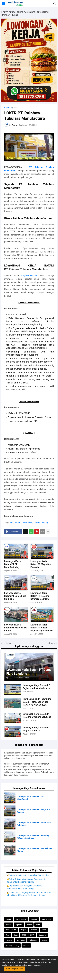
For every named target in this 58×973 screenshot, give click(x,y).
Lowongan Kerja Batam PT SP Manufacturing (12, 564)
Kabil (38, 924)
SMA (25, 522)
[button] (3, 3)
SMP (32, 935)
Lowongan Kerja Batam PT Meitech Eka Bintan (15, 627)
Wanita (26, 945)
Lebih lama (50, 643)
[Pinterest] (36, 531)
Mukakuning (11, 930)
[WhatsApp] (31, 531)
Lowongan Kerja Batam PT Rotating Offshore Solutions (37, 715)
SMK (30, 522)
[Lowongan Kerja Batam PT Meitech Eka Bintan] (16, 614)
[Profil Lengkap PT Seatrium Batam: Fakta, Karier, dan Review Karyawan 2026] (12, 703)
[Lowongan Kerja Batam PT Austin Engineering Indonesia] (42, 614)
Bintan (8, 924)
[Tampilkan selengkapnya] (48, 531)
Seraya (44, 940)
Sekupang (33, 940)
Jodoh (29, 924)
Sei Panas (21, 940)
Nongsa (34, 930)
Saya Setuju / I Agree (14, 969)
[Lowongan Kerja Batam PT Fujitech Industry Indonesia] (12, 689)
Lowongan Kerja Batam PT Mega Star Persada (36, 729)
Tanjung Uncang (41, 522)
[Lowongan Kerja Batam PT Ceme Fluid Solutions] (16, 583)
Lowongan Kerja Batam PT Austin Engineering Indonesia (41, 627)
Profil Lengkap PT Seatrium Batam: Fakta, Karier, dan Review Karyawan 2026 (37, 702)
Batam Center (21, 919)
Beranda (8, 108)
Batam (8, 919)
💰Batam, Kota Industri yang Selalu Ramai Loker (27, 875)
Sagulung (42, 935)
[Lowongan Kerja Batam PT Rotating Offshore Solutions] (12, 718)
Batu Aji (34, 919)
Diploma (19, 924)
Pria (15, 108)
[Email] (42, 531)
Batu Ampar (46, 919)
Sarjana (18, 522)
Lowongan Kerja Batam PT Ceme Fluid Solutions (29, 672)
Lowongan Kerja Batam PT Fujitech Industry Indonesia (36, 687)
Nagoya (23, 930)
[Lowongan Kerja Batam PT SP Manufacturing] (16, 551)
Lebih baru (7, 643)
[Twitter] (25, 531)
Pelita (44, 930)
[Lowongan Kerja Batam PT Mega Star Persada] (12, 731)
